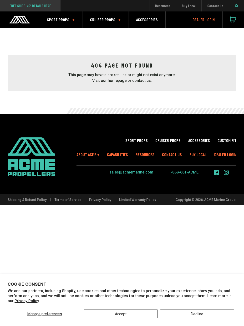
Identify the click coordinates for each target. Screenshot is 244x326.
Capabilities (117, 154)
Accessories (147, 19)
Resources (162, 5)
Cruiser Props (102, 19)
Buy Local (189, 5)
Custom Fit (227, 140)
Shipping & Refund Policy (27, 200)
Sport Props (58, 19)
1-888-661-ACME (183, 172)
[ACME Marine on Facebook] (216, 172)
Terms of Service (68, 200)
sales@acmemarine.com (131, 172)
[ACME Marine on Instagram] (226, 172)
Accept (121, 314)
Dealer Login (204, 19)
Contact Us (215, 5)
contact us (141, 80)
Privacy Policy (27, 301)
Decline (197, 314)
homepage (117, 80)
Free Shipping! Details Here (30, 5)
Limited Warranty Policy (137, 200)
